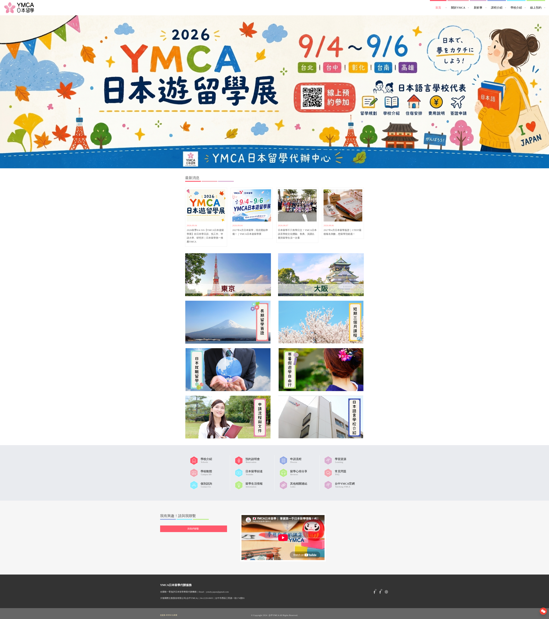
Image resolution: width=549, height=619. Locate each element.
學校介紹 (516, 7)
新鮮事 (478, 7)
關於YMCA (458, 7)
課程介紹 (496, 7)
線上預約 (536, 7)
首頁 (438, 7)
